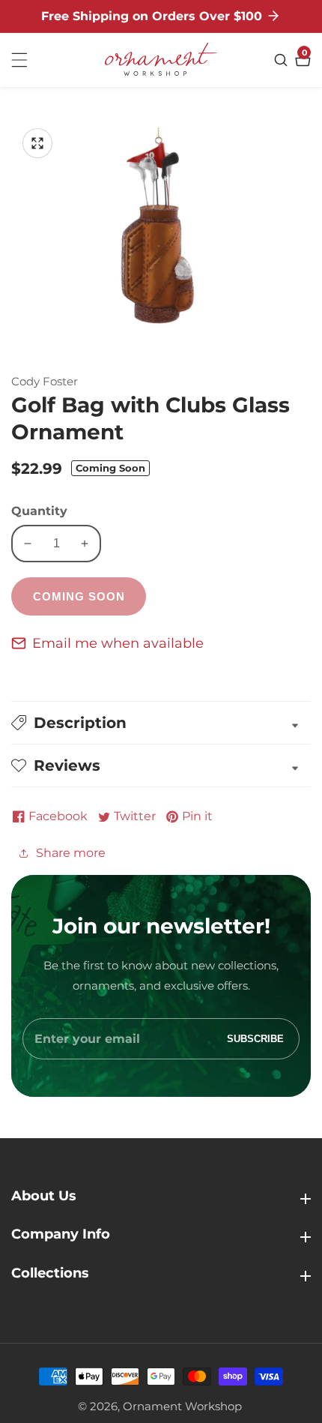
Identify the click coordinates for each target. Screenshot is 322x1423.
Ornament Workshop (182, 1406)
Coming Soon (79, 596)
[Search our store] (282, 60)
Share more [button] (71, 853)
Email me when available (118, 643)
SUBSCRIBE (255, 1038)
